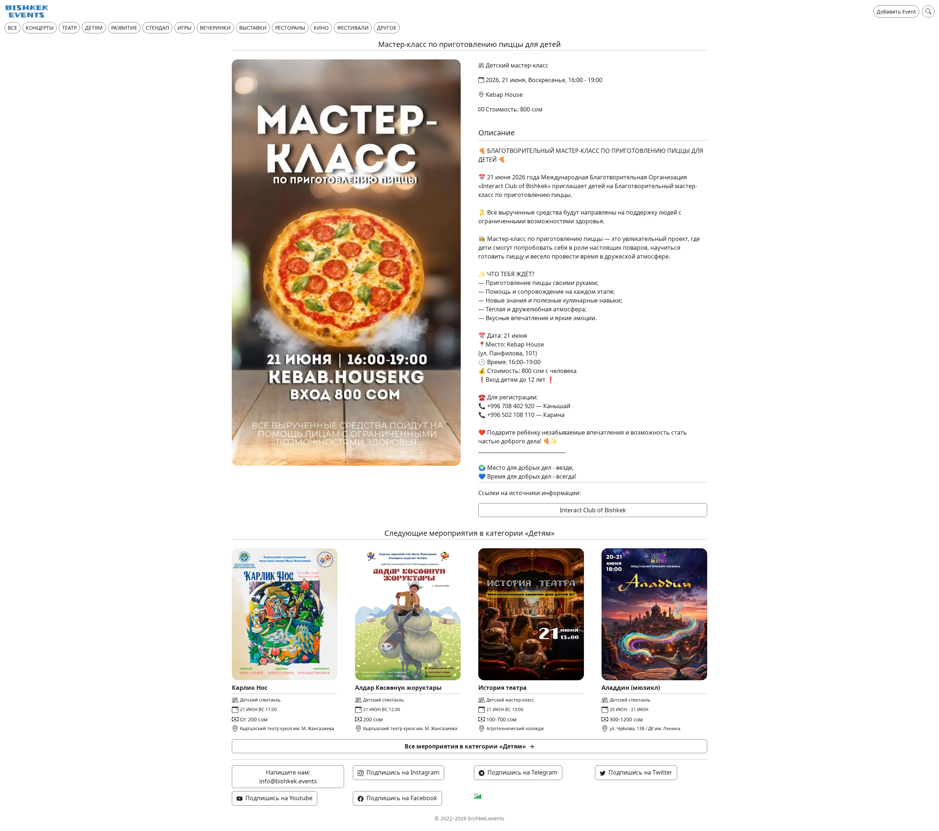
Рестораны (290, 27)
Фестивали (353, 27)
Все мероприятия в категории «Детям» (469, 746)
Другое (387, 27)
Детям (94, 27)
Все (12, 27)
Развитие (124, 27)
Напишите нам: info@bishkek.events (288, 776)
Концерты (40, 27)
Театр (69, 27)
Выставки (253, 27)
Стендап (157, 27)
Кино (321, 27)
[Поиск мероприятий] (928, 11)
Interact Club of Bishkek (593, 510)
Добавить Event (896, 11)
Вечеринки (215, 27)
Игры (184, 27)
